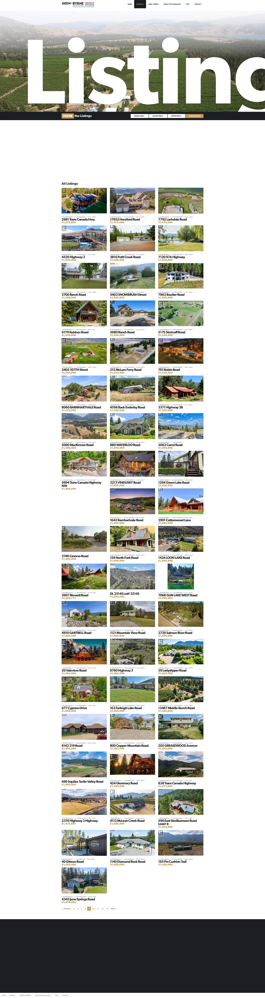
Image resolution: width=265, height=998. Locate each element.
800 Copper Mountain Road (129, 746)
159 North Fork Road (124, 558)
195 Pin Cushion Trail (172, 862)
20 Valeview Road (74, 670)
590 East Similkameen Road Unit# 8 (177, 822)
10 (93, 909)
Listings (139, 4)
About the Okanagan (172, 4)
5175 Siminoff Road (171, 332)
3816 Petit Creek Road (125, 257)
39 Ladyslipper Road (172, 670)
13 (107, 909)
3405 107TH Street (75, 370)
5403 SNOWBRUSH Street (128, 295)
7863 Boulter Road (171, 295)
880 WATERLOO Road (125, 445)
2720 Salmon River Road (175, 633)
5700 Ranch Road (74, 295)
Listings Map (194, 116)
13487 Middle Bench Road (176, 708)
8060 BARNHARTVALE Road (81, 407)
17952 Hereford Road (125, 219)
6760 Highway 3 (121, 670)
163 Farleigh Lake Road (126, 708)
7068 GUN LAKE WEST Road (177, 595)
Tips (187, 4)
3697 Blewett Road (75, 595)
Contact (198, 4)
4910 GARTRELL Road (76, 633)
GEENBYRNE (153, 4)
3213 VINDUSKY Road (125, 482)
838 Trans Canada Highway (177, 783)
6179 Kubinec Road (75, 332)
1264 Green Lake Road (173, 482)
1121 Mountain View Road (127, 633)
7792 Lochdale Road (172, 219)
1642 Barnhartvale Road (126, 520)
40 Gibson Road (73, 862)
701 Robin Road (169, 370)
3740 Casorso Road (75, 556)
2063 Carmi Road (170, 445)
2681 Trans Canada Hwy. (78, 219)
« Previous (67, 909)
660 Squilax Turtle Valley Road (82, 781)
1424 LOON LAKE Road (174, 558)
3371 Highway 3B (170, 407)
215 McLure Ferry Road (125, 370)
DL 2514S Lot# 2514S (124, 594)
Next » (113, 909)
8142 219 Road (72, 746)
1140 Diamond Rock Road (127, 862)
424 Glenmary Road (124, 783)
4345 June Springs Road (78, 899)
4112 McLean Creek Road (127, 821)
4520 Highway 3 (73, 257)
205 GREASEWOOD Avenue (177, 746)
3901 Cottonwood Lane (174, 520)
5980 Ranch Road (122, 332)
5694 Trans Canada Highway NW (81, 484)
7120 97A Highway (171, 257)
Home (130, 4)
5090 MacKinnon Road (77, 445)
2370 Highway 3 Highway (80, 821)
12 (102, 909)
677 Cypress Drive (74, 708)
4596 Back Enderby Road (127, 407)
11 (98, 909)
